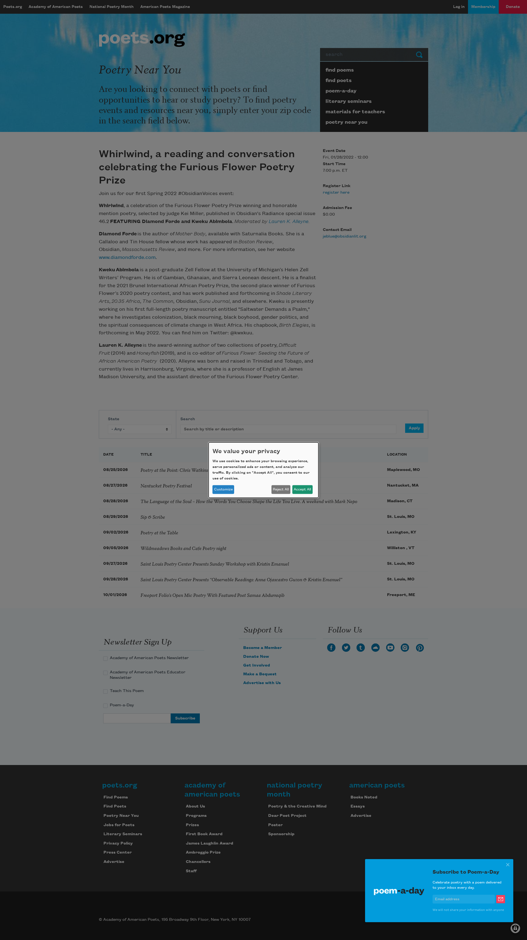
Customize (223, 489)
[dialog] (263, 470)
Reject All (281, 489)
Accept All (302, 489)
